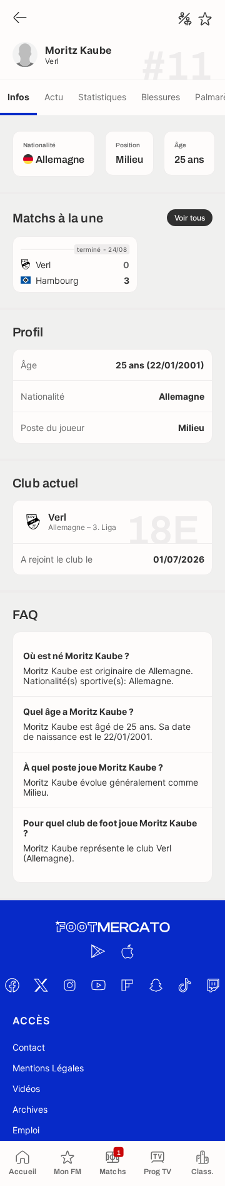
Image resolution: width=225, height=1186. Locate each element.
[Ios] (127, 951)
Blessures (160, 96)
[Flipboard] (127, 984)
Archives (30, 1109)
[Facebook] (11, 984)
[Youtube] (98, 984)
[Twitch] (213, 984)
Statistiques (102, 96)
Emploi (25, 1130)
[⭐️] (205, 18)
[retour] (20, 18)
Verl (52, 61)
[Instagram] (69, 984)
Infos (18, 96)
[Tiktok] (184, 984)
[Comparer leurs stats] (185, 18)
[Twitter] (40, 984)
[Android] (98, 951)
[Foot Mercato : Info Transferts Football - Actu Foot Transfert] (112, 927)
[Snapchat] (155, 984)
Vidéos (26, 1088)
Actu (53, 96)
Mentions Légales (48, 1068)
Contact (28, 1047)
